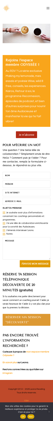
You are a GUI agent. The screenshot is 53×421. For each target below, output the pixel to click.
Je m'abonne (26, 134)
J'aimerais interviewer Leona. (20, 230)
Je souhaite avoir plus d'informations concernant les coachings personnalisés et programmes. (23, 216)
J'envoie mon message (35, 263)
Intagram (8, 373)
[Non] (49, 411)
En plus (15, 362)
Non (31, 416)
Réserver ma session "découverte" (23, 320)
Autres (9, 234)
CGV (26, 401)
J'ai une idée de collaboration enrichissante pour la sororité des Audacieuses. (25, 225)
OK (23, 416)
